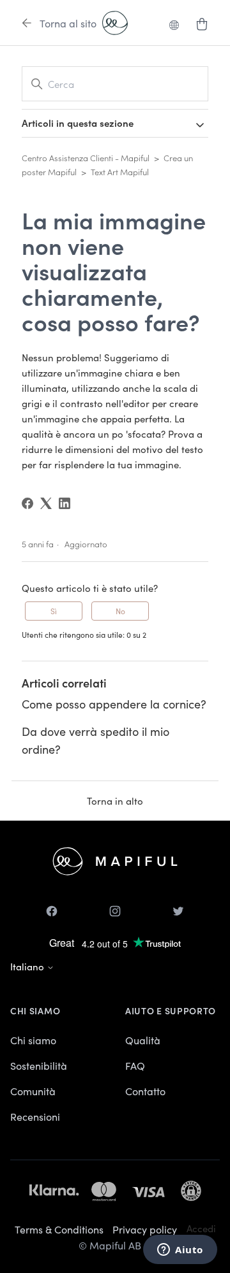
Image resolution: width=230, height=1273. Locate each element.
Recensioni (35, 1116)
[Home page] (115, 23)
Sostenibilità (38, 1065)
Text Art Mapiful (120, 172)
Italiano (28, 966)
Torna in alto (115, 800)
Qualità (142, 1040)
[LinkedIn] (64, 503)
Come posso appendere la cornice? (114, 704)
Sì (53, 610)
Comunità (33, 1091)
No (120, 610)
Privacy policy (144, 1229)
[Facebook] (27, 503)
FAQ (135, 1065)
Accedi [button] (201, 1228)
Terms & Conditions (59, 1229)
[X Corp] (46, 503)
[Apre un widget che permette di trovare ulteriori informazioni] (180, 1251)
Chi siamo (33, 1040)
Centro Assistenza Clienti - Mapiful (86, 158)
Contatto (145, 1091)
